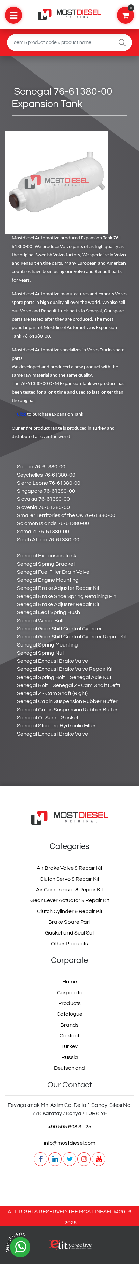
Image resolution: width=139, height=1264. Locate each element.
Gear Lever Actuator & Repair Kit (69, 900)
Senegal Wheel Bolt (40, 620)
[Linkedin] (55, 1159)
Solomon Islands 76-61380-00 (53, 523)
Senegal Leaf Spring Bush (48, 612)
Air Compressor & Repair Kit (69, 889)
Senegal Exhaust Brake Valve (52, 661)
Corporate (69, 992)
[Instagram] (84, 1159)
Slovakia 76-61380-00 (43, 499)
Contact (69, 1035)
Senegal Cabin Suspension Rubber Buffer (67, 701)
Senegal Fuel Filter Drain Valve (53, 572)
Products (69, 1003)
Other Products (69, 943)
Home (69, 981)
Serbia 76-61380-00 (41, 466)
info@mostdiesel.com (69, 1143)
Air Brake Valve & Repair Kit (69, 868)
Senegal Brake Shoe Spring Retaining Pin (66, 596)
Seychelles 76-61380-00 (46, 475)
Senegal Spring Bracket (46, 564)
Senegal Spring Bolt (41, 677)
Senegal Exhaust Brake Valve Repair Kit (65, 669)
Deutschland (69, 1068)
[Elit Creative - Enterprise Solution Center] (69, 1248)
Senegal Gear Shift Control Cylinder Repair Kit (72, 636)
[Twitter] (69, 1159)
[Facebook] (40, 1159)
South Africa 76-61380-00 (48, 539)
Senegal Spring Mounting (47, 645)
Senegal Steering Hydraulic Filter (56, 725)
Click (21, 414)
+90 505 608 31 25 (69, 1126)
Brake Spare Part (69, 922)
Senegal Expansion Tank (46, 555)
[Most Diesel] (69, 818)
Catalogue (69, 1014)
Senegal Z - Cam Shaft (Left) (86, 685)
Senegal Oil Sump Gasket (47, 717)
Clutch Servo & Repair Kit (69, 879)
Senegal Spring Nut (40, 653)
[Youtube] (98, 1159)
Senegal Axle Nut (90, 677)
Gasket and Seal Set (69, 933)
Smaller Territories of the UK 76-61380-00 (66, 515)
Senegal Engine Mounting (48, 580)
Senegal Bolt (32, 685)
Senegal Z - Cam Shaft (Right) (52, 693)
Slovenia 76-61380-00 (43, 507)
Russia (69, 1057)
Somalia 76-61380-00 (43, 531)
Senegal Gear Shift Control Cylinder (59, 628)
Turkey (69, 1046)
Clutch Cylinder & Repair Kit (69, 911)
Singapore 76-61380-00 (46, 491)
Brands (69, 1025)
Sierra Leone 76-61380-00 (48, 483)
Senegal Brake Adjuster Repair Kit (58, 588)
